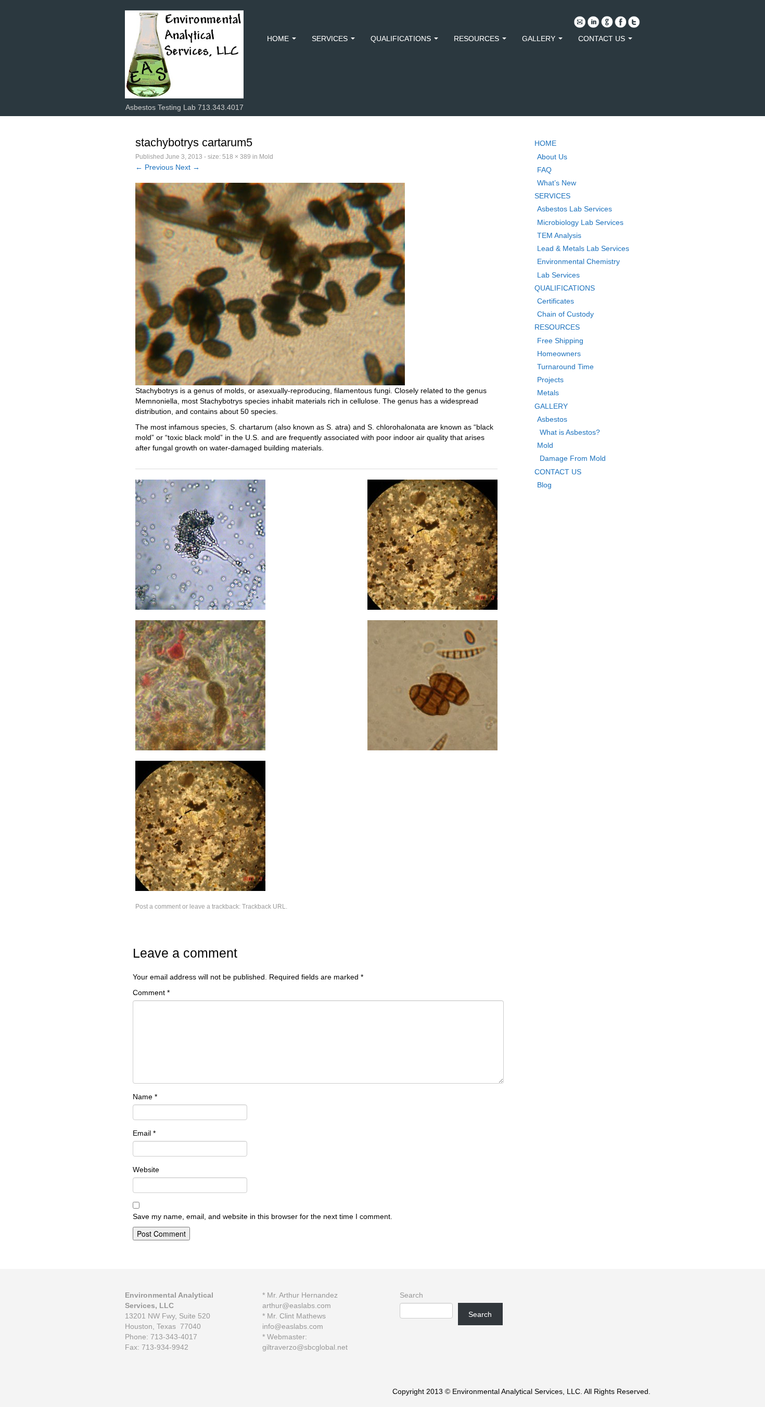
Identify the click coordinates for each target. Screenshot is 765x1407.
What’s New (556, 183)
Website (146, 1169)
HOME (279, 38)
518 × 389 (236, 156)
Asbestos (552, 419)
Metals (548, 392)
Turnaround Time (565, 366)
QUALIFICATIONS (402, 38)
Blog (544, 485)
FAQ (544, 170)
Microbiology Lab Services (580, 222)
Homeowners (559, 353)
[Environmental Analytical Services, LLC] (184, 53)
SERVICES (331, 38)
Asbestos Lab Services (574, 209)
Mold (266, 156)
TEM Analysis (559, 235)
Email (144, 1133)
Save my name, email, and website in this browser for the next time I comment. (262, 1216)
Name (145, 1096)
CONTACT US (602, 38)
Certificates (555, 301)
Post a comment (158, 906)
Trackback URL (264, 906)
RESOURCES (477, 38)
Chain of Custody (565, 314)
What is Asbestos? (570, 432)
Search (411, 1295)
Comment (151, 992)
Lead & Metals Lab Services (583, 248)
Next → (187, 167)
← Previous (154, 167)
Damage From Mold (573, 458)
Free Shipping (560, 340)
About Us (552, 157)
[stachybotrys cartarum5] (270, 283)
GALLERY (539, 38)
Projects (550, 379)
